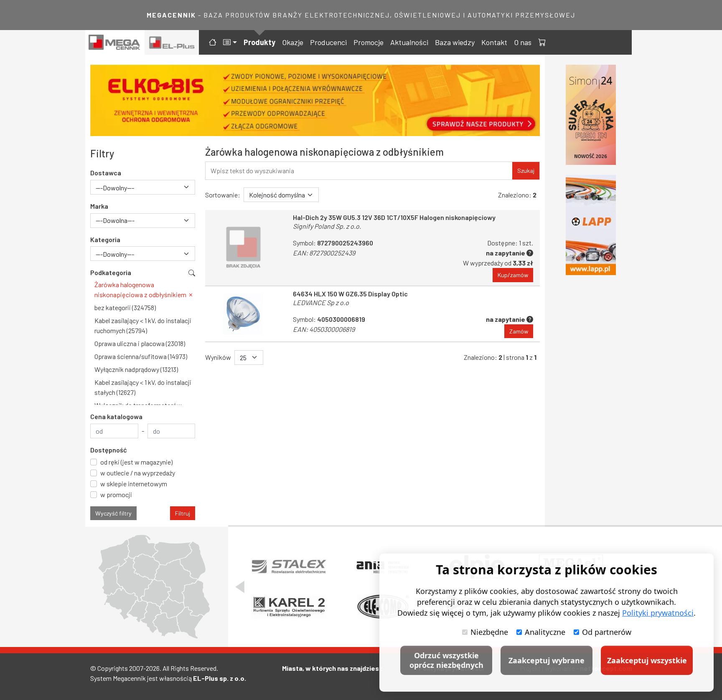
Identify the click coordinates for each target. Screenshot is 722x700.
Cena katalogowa (116, 416)
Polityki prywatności (658, 613)
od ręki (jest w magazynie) (136, 462)
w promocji (116, 494)
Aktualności (409, 42)
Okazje (292, 42)
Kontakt (494, 42)
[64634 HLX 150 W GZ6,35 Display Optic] (243, 314)
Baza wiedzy (455, 42)
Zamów (518, 331)
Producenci (328, 42)
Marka (99, 206)
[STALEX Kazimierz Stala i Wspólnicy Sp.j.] (289, 567)
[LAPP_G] (591, 225)
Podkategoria (110, 272)
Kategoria (105, 239)
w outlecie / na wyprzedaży (137, 473)
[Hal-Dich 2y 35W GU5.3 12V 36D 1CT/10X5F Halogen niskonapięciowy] (243, 247)
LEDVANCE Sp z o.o (321, 302)
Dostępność (108, 450)
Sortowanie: (222, 195)
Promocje (368, 42)
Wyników (218, 357)
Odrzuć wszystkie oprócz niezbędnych (446, 660)
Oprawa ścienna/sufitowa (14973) (140, 356)
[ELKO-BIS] (315, 100)
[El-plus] (172, 42)
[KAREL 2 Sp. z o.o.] (289, 607)
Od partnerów (606, 632)
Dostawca (105, 173)
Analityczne (545, 632)
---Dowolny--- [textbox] (115, 188)
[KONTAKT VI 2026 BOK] (591, 115)
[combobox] (142, 187)
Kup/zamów (513, 274)
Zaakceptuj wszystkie (647, 660)
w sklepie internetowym (133, 484)
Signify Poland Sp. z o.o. (327, 226)
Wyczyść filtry (113, 513)
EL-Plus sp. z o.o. (219, 678)
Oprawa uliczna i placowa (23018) (139, 343)
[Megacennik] (115, 42)
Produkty (259, 42)
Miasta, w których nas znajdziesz (332, 668)
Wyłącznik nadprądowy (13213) (136, 369)
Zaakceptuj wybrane (546, 660)
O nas (522, 42)
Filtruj (182, 513)
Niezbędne (489, 632)
